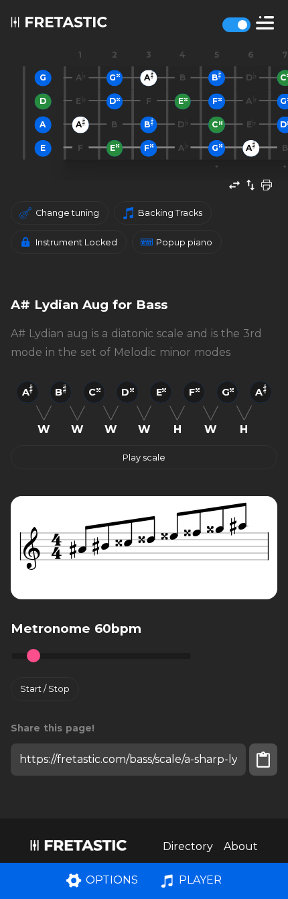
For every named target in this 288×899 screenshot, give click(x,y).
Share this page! (52, 728)
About (241, 846)
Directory (188, 846)
